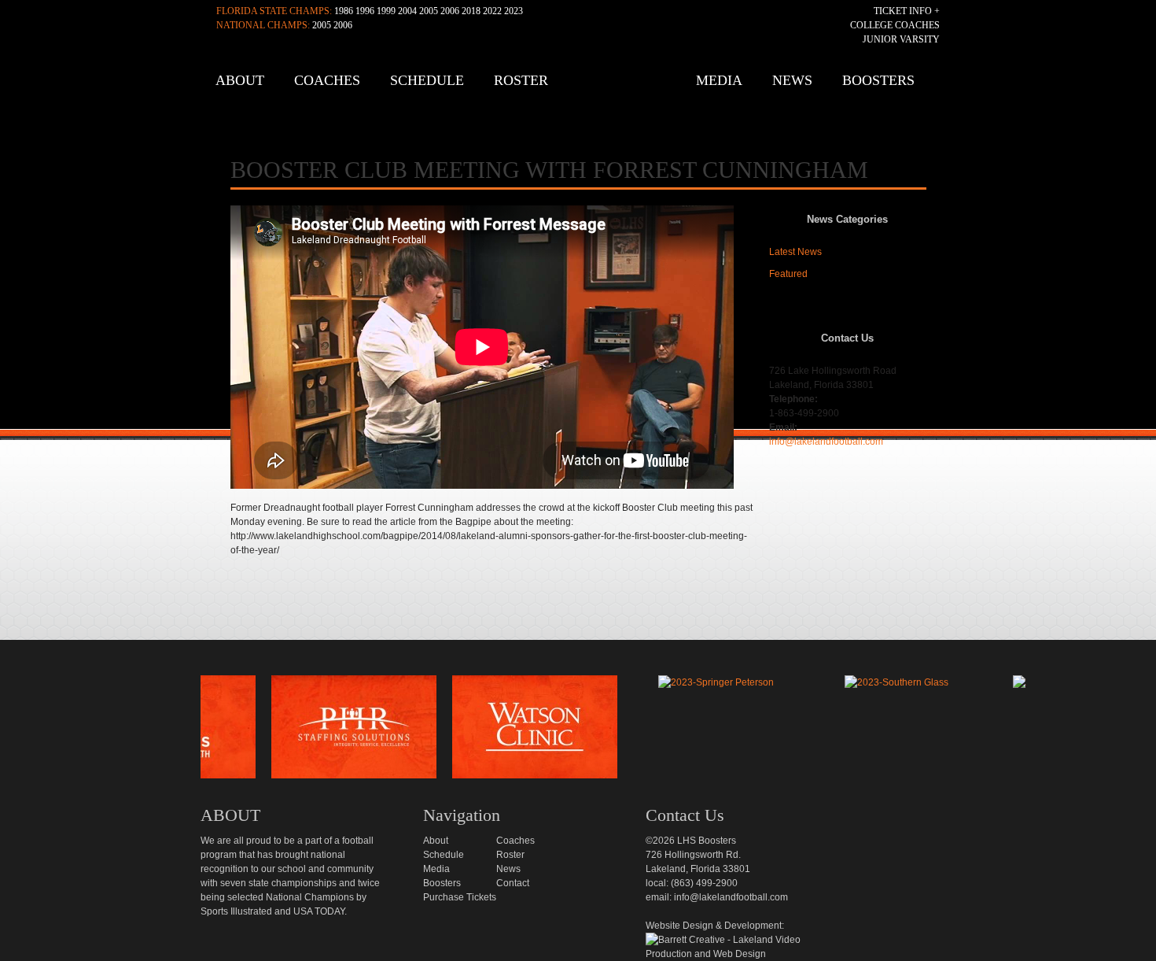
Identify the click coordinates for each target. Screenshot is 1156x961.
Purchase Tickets (459, 897)
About (239, 80)
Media (719, 80)
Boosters (878, 80)
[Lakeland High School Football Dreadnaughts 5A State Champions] (589, 657)
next (1052, 731)
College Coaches (895, 25)
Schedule (427, 80)
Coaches (327, 80)
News (792, 80)
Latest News (795, 251)
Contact (512, 883)
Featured (788, 273)
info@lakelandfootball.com (826, 441)
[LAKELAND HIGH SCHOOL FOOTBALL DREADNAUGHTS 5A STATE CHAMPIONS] (582, 86)
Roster (521, 80)
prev (174, 731)
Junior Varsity (901, 39)
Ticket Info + (907, 11)
